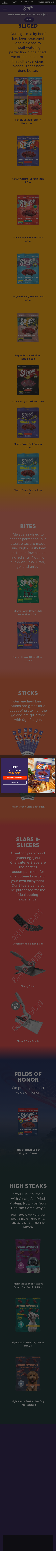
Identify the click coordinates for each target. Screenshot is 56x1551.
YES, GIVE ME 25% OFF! (14, 778)
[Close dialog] (53, 759)
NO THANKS (14, 782)
